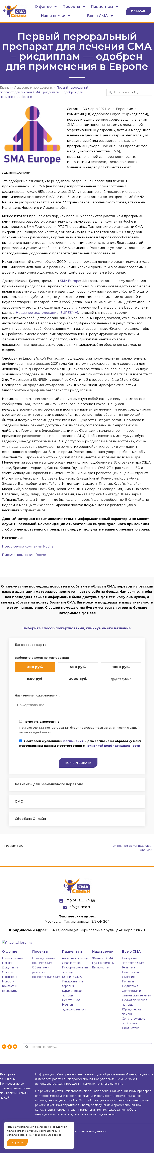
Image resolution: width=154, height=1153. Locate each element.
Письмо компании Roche (24, 555)
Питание (128, 981)
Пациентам (102, 6)
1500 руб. (35, 679)
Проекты (71, 6)
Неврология (130, 972)
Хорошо (17, 1142)
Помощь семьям (43, 958)
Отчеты (7, 972)
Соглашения (73, 741)
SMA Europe (70, 281)
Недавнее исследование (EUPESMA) (47, 313)
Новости (8, 981)
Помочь (7, 963)
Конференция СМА (46, 977)
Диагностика (71, 963)
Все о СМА (97, 16)
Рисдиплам (143, 845)
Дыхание (128, 977)
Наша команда (12, 958)
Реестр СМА (71, 1000)
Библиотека (131, 1028)
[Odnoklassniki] (9, 1046)
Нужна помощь (103, 963)
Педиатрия (130, 986)
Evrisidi (116, 845)
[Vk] (4, 1046)
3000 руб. (78, 679)
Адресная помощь (75, 958)
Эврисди (146, 849)
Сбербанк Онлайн (30, 819)
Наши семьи (53, 16)
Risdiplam (129, 845)
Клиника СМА (42, 963)
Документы (10, 967)
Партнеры (9, 977)
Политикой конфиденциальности (112, 745)
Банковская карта (31, 645)
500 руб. (78, 667)
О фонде (43, 6)
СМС (19, 801)
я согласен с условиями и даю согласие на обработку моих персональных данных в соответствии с (80, 743)
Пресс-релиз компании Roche (28, 546)
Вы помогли (100, 967)
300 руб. (35, 667)
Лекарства (129, 958)
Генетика (128, 967)
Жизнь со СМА (102, 958)
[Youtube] (15, 1046)
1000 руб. (121, 667)
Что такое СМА (133, 963)
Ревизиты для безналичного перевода (49, 784)
